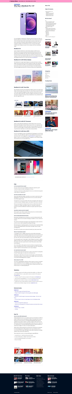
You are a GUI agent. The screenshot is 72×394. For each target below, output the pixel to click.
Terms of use (49, 392)
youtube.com (16, 306)
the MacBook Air (34, 57)
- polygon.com (47, 32)
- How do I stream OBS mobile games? (50, 36)
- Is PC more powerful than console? (49, 21)
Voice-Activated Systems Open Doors (20, 387)
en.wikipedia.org (17, 275)
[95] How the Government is (40, 381)
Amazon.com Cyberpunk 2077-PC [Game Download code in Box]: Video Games (28, 304)
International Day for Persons (40, 386)
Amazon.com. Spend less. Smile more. (21, 302)
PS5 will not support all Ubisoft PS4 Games (22, 291)
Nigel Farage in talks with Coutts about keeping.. (38, 362)
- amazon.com (47, 34)
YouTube (16, 309)
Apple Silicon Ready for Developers (31, 387)
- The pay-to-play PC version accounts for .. (50, 29)
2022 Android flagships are (40, 385)
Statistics (46, 27)
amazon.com (16, 301)
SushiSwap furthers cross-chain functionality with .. (18, 116)
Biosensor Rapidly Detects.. (40, 384)
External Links (47, 31)
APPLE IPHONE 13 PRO (29, 1)
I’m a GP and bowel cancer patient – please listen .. (28, 354)
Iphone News (14, 1)
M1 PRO (34, 1)
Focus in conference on (39, 380)
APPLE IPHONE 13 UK (22, 1)
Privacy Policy (55, 392)
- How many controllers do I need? (49, 22)
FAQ (45, 20)
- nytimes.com (47, 33)
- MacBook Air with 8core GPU (49, 15)
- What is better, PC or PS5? (48, 26)
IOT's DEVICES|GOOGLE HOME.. (41, 379)
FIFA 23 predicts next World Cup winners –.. (27, 116)
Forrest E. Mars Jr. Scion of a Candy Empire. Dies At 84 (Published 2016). (27, 299)
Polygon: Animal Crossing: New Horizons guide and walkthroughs (26, 292)
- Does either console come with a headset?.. (51, 23)
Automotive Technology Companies (53, 387)
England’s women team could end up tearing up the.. (37, 107)
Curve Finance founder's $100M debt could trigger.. (28, 362)
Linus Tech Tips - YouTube (19, 307)
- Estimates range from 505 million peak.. (50, 28)
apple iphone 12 (47, 75)
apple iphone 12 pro (47, 76)
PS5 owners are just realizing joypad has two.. (18, 107)
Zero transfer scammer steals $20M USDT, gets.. (28, 107)
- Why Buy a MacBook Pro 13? (49, 11)
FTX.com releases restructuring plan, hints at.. (37, 116)
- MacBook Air (47, 12)
